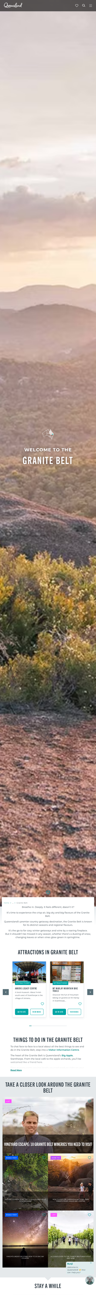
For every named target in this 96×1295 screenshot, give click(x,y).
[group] (29, 992)
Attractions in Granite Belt (48, 952)
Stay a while (48, 1286)
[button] (6, 992)
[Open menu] (90, 5)
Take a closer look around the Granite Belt (48, 1087)
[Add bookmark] (48, 892)
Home (6, 903)
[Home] (13, 7)
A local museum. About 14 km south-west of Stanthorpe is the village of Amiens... (29, 995)
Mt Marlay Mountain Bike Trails (65, 989)
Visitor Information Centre (63, 1049)
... (12, 903)
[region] (48, 922)
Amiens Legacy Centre (26, 988)
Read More (16, 1070)
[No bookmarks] (76, 5)
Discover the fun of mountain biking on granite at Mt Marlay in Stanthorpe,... (66, 998)
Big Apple (67, 1055)
